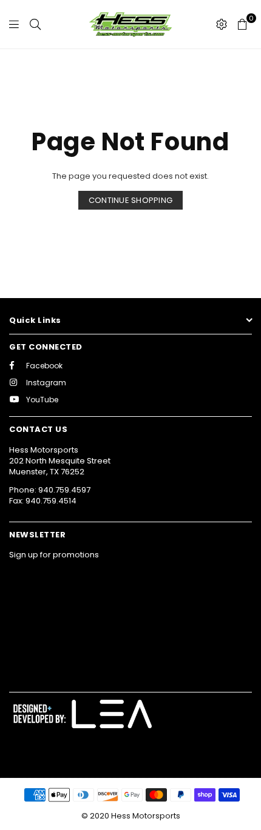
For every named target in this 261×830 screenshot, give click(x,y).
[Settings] (221, 24)
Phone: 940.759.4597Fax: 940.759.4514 (49, 495)
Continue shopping (130, 200)
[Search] (35, 24)
